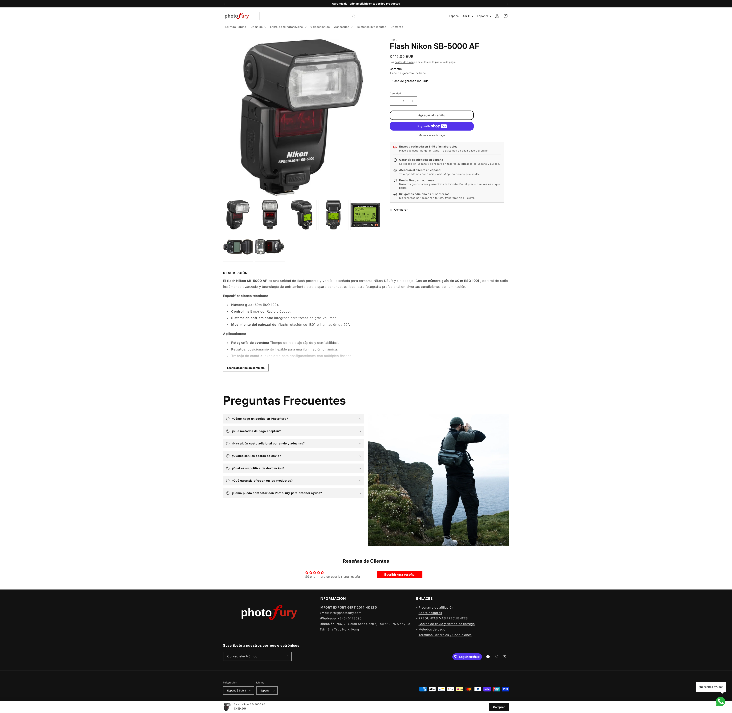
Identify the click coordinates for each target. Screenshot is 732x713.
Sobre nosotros (430, 613)
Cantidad (395, 93)
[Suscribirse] (287, 656)
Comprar (499, 707)
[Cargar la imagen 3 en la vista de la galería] (302, 215)
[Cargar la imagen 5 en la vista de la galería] (365, 215)
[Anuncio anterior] (224, 3)
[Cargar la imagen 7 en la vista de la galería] (270, 247)
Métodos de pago (432, 629)
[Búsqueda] (353, 16)
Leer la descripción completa (246, 367)
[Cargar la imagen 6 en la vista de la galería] (238, 247)
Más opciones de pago (432, 135)
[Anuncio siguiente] (507, 3)
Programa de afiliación (436, 607)
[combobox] (308, 16)
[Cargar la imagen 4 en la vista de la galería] (333, 215)
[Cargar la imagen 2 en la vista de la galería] (270, 215)
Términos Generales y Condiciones (445, 635)
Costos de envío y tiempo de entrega (447, 624)
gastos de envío (404, 62)
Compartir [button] (401, 209)
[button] (258, 27)
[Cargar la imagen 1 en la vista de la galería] (238, 215)
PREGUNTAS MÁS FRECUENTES (443, 618)
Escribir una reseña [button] (399, 575)
